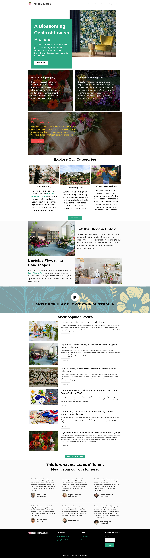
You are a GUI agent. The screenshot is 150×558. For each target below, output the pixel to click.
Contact (118, 4)
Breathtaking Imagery (43, 77)
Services (103, 4)
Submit (110, 545)
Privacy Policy (85, 536)
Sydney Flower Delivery (63, 540)
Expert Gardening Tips (91, 77)
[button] (112, 4)
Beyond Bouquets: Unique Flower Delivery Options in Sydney (90, 432)
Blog (110, 4)
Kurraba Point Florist (62, 536)
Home (90, 4)
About (96, 4)
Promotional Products (63, 538)
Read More (65, 335)
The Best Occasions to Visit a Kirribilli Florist (83, 322)
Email (107, 537)
